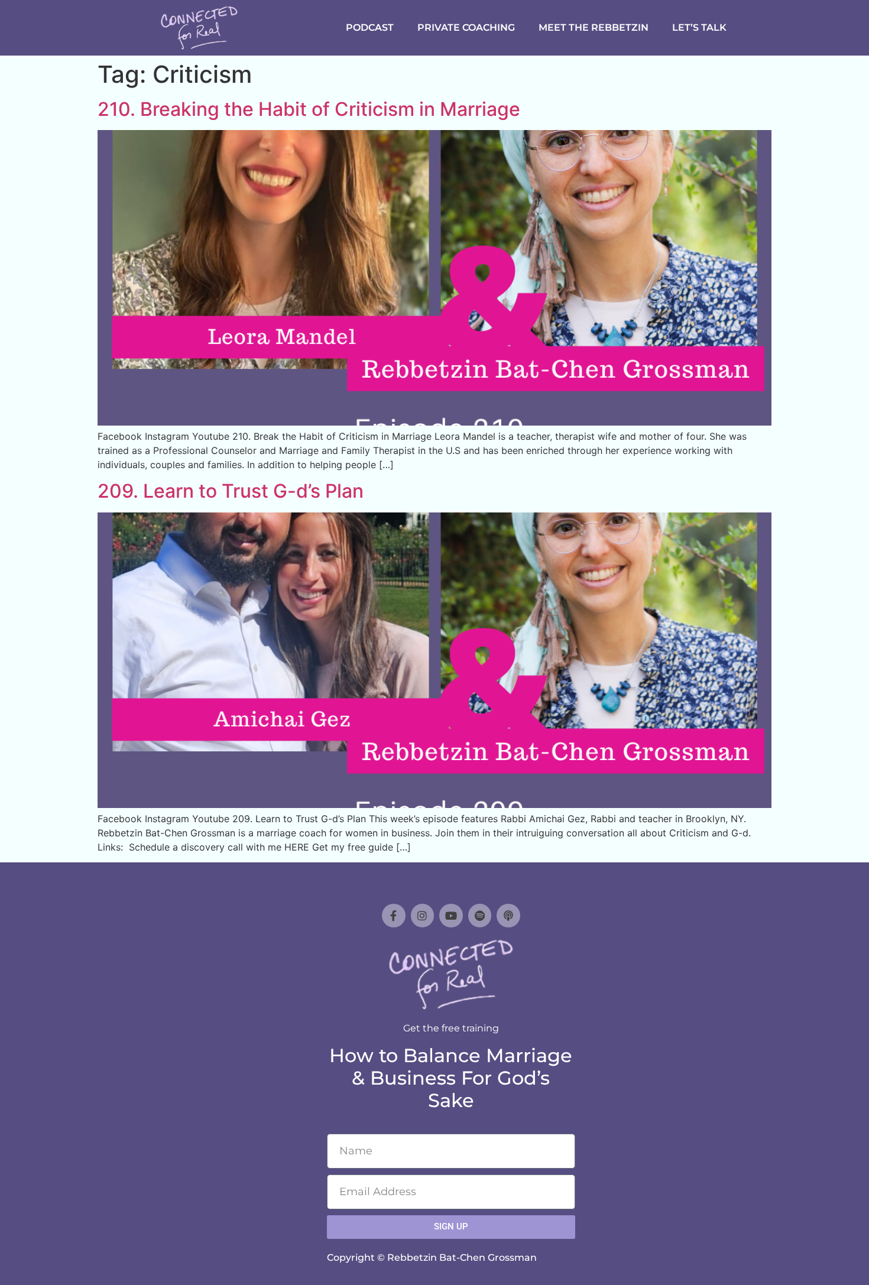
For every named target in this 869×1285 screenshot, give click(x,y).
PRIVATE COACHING (466, 27)
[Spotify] (480, 915)
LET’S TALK (699, 27)
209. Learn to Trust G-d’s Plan (231, 490)
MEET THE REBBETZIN (593, 27)
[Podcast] (508, 915)
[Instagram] (422, 915)
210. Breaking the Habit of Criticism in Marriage (309, 109)
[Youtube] (451, 915)
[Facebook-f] (394, 915)
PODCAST (370, 27)
